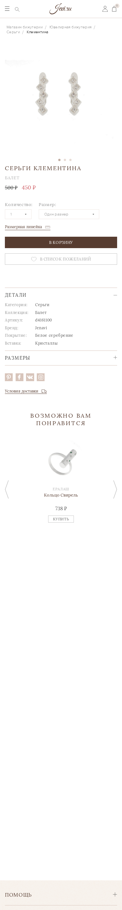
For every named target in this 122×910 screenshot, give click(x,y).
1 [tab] (59, 160)
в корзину (61, 242)
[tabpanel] (61, 96)
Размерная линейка (23, 226)
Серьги (13, 32)
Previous (7, 489)
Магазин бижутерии (25, 27)
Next (115, 489)
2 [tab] (65, 160)
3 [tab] (70, 160)
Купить (61, 519)
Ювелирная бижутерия (70, 27)
